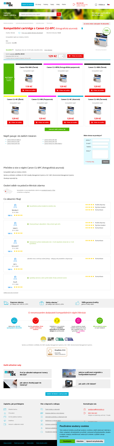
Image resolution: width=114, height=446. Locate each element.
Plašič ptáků (30, 443)
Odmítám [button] (80, 441)
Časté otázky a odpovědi (52, 409)
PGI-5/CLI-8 (49, 23)
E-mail (88, 143)
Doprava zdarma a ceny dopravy (54, 413)
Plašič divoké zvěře (41, 443)
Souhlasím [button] (67, 441)
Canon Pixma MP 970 (50, 141)
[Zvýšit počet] (65, 55)
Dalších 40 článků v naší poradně (57, 394)
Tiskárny (45, 4)
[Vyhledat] (59, 14)
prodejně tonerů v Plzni (48, 190)
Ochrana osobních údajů (52, 424)
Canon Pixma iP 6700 (13, 141)
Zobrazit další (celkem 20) (57, 129)
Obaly (58, 4)
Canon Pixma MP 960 (50, 139)
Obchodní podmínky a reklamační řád (56, 417)
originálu (12, 54)
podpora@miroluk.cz (96, 409)
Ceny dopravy (48, 50)
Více (7, 41)
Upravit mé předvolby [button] (94, 441)
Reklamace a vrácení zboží (53, 420)
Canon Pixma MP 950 (13, 143)
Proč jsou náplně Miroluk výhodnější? (32, 33)
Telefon (88, 147)
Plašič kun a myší (19, 443)
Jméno (88, 140)
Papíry (52, 4)
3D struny (38, 4)
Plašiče (64, 4)
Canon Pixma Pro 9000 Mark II (53, 143)
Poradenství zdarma (51, 432)
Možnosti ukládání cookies (53, 428)
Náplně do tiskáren (27, 4)
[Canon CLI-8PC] (101, 49)
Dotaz (88, 151)
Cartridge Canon (40, 23)
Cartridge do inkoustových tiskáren (24, 23)
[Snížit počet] (65, 57)
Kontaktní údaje (92, 421)
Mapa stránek (7, 443)
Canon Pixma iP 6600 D (14, 139)
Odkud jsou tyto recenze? (11, 292)
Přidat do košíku (76, 56)
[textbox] (38, 14)
